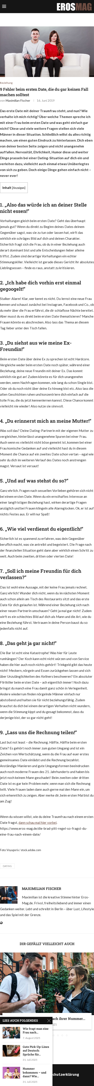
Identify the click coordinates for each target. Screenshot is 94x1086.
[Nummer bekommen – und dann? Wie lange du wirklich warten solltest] (11, 1072)
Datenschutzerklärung (60, 1074)
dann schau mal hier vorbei (38, 822)
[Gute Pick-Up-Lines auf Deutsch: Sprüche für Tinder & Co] (11, 1051)
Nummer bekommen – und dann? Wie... (34, 1072)
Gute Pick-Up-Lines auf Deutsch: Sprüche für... (36, 1050)
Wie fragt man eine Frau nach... (36, 1031)
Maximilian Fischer (18, 100)
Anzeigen (18, 188)
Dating (7, 866)
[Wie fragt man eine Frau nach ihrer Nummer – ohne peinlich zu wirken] (47, 984)
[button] (3, 994)
